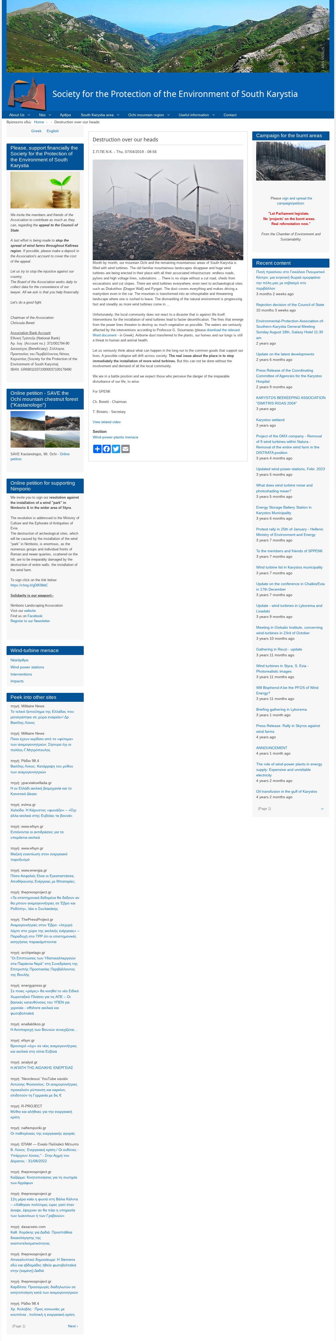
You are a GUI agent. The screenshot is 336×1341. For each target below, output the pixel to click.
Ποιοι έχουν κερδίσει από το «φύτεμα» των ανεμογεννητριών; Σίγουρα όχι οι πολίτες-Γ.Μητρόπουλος (41, 744)
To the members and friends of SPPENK (289, 551)
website (30, 611)
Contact (230, 115)
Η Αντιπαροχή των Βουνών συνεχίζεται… (44, 1029)
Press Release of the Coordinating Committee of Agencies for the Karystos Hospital (289, 375)
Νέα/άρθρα (19, 660)
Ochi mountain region (146, 115)
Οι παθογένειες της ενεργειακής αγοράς (42, 1133)
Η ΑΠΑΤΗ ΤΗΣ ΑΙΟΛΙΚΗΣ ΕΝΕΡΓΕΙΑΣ (41, 1068)
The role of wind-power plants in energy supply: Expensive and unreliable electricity (289, 769)
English (53, 131)
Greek (36, 131)
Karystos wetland (270, 420)
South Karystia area (97, 115)
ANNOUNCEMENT (271, 748)
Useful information (194, 115)
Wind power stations (27, 667)
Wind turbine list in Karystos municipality (289, 567)
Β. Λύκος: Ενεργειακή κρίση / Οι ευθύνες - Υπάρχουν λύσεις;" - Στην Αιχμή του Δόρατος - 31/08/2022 (44, 1155)
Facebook (35, 616)
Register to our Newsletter (30, 621)
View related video (106, 422)
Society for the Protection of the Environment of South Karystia (175, 93)
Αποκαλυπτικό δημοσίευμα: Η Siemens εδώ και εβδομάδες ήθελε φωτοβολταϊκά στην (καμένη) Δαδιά (43, 1265)
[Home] (29, 93)
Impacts (17, 681)
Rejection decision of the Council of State (290, 305)
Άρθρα (65, 115)
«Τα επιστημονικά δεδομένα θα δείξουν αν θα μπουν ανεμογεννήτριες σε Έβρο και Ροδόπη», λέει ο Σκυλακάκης (44, 903)
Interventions (21, 674)
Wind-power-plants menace (115, 437)
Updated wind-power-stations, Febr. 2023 (290, 469)
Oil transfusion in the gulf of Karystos (286, 791)
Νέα (42, 115)
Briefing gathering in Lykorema (281, 709)
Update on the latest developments (285, 354)
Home (39, 122)
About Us (16, 115)
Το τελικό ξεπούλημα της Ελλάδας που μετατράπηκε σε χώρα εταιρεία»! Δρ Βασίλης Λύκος (42, 717)
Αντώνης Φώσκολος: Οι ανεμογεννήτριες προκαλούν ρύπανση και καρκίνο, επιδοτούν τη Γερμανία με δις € (43, 1089)
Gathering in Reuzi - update (279, 649)
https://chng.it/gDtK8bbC (29, 585)
